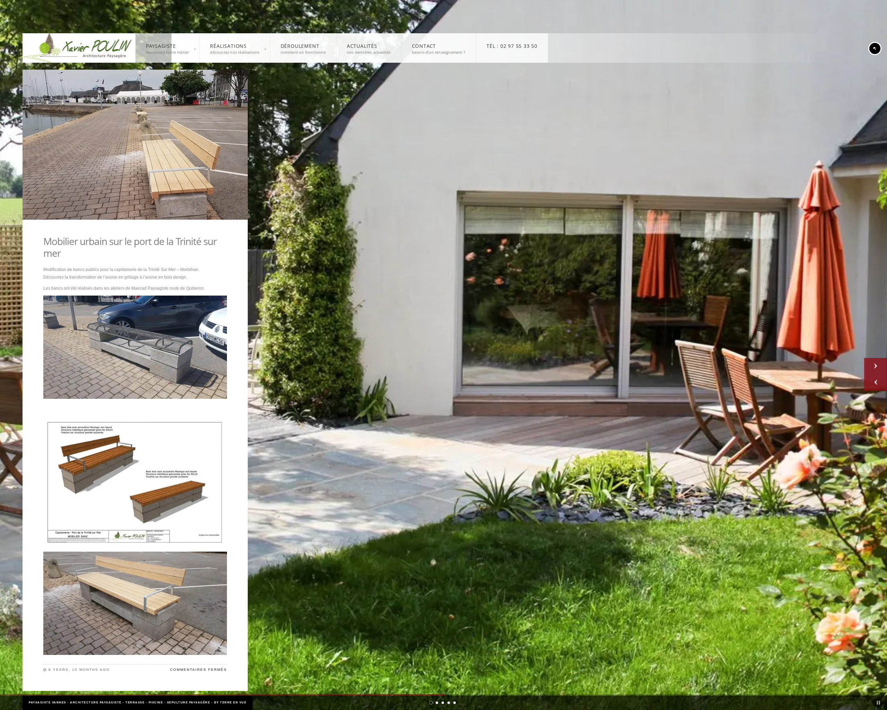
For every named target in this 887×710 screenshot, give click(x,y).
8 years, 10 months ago (79, 670)
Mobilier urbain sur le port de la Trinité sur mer (130, 247)
